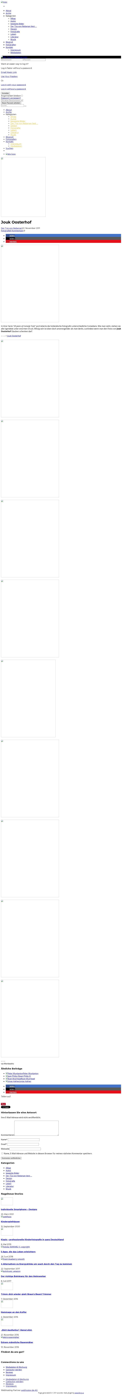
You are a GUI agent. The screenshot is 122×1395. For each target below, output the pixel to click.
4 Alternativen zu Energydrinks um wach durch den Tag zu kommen (36, 1264)
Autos (13, 21)
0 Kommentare (16, 230)
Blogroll (9, 42)
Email (4, 1144)
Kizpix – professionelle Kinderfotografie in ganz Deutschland (32, 1239)
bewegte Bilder (17, 23)
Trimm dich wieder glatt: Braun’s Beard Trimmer (26, 1294)
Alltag (13, 18)
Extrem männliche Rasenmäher (17, 1342)
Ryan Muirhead (28, 1078)
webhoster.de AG (29, 1390)
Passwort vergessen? (11, 98)
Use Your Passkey (9, 76)
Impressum (15, 50)
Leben (13, 34)
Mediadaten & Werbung (16, 1367)
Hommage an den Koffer (14, 1312)
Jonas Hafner (25, 1081)
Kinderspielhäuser (10, 1221)
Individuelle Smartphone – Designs (19, 1209)
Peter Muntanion (30, 1073)
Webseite (5, 1148)
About (8, 10)
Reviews (9, 1372)
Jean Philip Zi (25, 1076)
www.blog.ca (79, 1393)
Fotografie (15, 31)
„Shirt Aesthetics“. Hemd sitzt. (16, 1330)
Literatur (14, 37)
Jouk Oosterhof (14, 336)
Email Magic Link (9, 72)
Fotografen (11, 44)
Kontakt (9, 47)
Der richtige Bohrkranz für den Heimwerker (23, 1276)
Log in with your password (13, 85)
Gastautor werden (14, 1369)
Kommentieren (7, 1135)
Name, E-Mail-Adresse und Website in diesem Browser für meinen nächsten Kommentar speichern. (48, 1153)
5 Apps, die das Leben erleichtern (18, 1252)
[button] (10, 235)
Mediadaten (15, 52)
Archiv (8, 13)
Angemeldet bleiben (11, 96)
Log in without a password (13, 89)
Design (13, 29)
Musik (13, 39)
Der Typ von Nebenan (11, 228)
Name (4, 1139)
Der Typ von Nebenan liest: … (23, 26)
